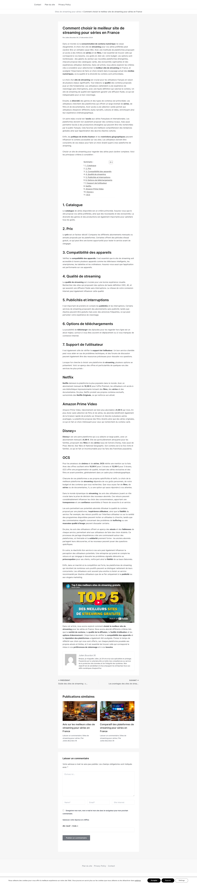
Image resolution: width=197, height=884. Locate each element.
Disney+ (90, 192)
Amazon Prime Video (95, 189)
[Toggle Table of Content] (109, 162)
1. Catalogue (90, 165)
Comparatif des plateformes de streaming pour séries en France (117, 728)
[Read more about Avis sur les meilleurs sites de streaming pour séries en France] (80, 711)
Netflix (88, 186)
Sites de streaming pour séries (68, 11)
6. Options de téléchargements (99, 180)
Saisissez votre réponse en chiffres (76, 820)
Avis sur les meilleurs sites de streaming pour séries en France (79, 728)
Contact (37, 4)
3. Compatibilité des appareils (98, 171)
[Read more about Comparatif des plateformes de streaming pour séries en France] (117, 711)
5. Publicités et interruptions (98, 177)
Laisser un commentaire (72, 735)
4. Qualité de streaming (96, 174)
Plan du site (50, 4)
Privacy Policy (64, 4)
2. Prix (88, 168)
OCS (88, 195)
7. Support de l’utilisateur (96, 183)
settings (138, 880)
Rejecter (168, 880)
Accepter (154, 880)
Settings (182, 880)
